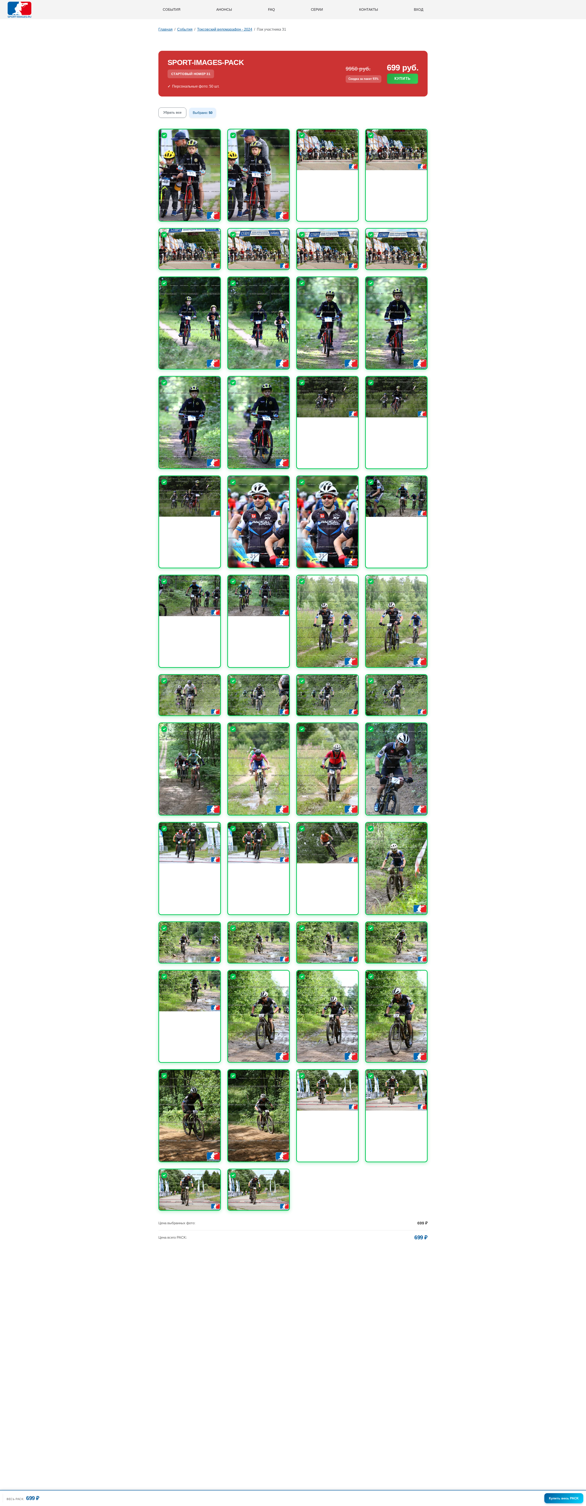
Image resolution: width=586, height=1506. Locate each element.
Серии (317, 9)
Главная (165, 29)
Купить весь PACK (564, 1498)
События (171, 9)
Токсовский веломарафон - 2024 (224, 29)
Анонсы (224, 9)
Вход (418, 9)
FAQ (271, 9)
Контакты (368, 9)
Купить (402, 79)
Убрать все (172, 112)
